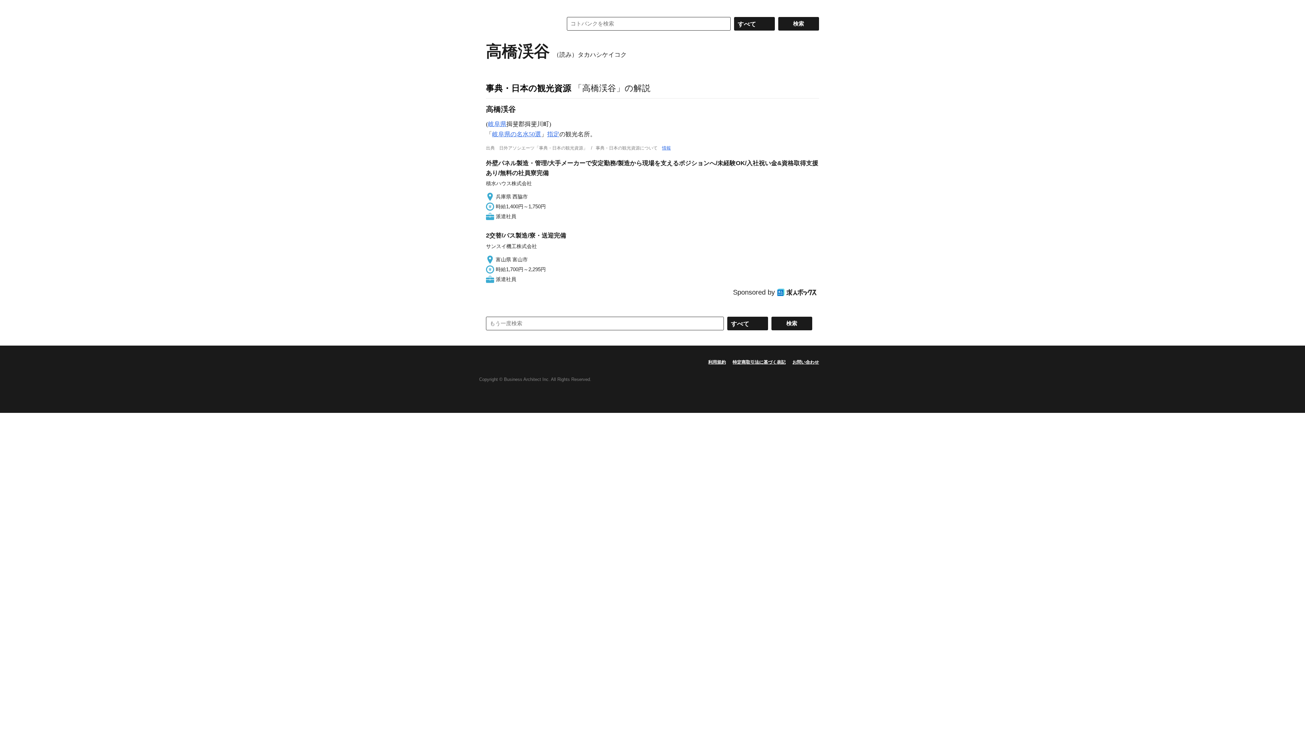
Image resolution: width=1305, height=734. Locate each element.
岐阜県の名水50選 (516, 134)
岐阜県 (497, 124)
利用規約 (717, 362)
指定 (553, 134)
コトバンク (519, 24)
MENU (493, 7)
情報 (666, 148)
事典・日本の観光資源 (528, 88)
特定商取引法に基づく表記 (759, 362)
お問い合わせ (806, 362)
